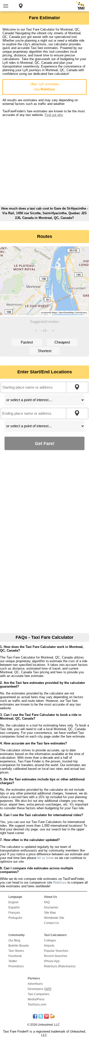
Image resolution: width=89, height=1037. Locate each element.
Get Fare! (44, 443)
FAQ (47, 902)
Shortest (44, 351)
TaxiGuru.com (37, 1004)
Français (14, 912)
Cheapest (62, 342)
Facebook (15, 956)
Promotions (16, 966)
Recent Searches (55, 956)
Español (14, 907)
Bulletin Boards (18, 945)
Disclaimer (51, 907)
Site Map (50, 912)
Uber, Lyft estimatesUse (44, 86)
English (13, 902)
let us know (45, 858)
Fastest (27, 342)
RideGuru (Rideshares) (59, 966)
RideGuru (60, 882)
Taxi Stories (16, 951)
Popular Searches (56, 951)
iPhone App (52, 961)
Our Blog (14, 940)
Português (15, 918)
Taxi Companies (38, 994)
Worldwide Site (54, 918)
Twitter (12, 961)
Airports (49, 945)
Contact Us (51, 923)
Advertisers (35, 984)
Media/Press (36, 999)
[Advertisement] (44, 161)
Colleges (50, 940)
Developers (35, 989)
